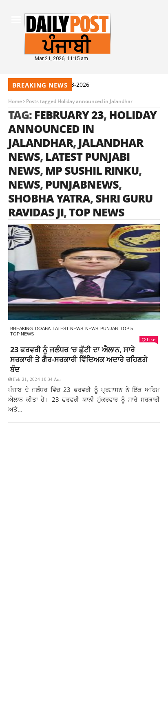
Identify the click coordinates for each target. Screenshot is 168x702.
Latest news (68, 328)
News (91, 328)
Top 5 (126, 328)
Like (151, 339)
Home (15, 101)
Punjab (109, 328)
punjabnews (82, 184)
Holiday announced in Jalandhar (82, 128)
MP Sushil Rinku (92, 170)
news (24, 184)
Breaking (21, 328)
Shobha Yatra (49, 198)
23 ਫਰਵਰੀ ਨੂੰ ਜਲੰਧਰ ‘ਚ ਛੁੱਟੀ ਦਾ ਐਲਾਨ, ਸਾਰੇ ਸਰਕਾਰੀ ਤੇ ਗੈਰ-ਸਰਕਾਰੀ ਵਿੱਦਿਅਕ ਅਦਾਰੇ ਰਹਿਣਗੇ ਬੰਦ (79, 359)
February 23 (69, 114)
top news (96, 212)
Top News (22, 333)
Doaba (43, 328)
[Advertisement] (84, 530)
